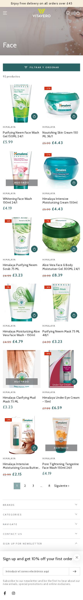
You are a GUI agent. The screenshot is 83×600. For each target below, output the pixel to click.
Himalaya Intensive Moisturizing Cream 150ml (59, 200)
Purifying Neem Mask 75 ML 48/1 (61, 333)
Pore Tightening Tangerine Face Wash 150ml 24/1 (60, 466)
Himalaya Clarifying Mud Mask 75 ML (19, 399)
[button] (68, 13)
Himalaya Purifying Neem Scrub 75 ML (20, 267)
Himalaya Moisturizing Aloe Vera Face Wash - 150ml (21, 333)
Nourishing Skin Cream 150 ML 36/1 (60, 134)
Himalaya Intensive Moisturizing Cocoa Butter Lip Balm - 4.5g (20, 466)
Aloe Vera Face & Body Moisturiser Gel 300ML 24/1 (61, 267)
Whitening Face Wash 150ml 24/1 (17, 200)
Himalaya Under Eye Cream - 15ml (61, 399)
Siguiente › (61, 486)
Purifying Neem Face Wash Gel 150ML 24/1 (21, 134)
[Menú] (5, 13)
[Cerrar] (77, 557)
